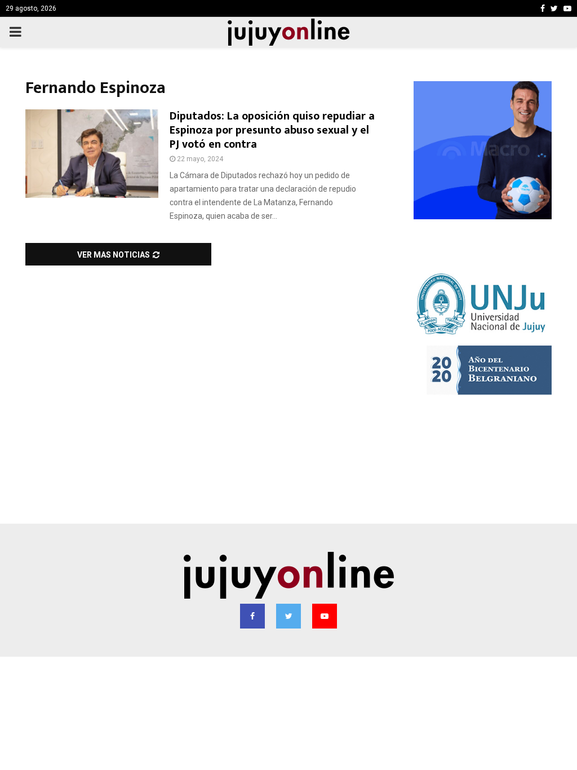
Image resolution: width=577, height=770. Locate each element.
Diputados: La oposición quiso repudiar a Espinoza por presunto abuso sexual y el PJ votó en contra (272, 130)
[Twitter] (288, 616)
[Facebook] (252, 616)
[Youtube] (324, 616)
